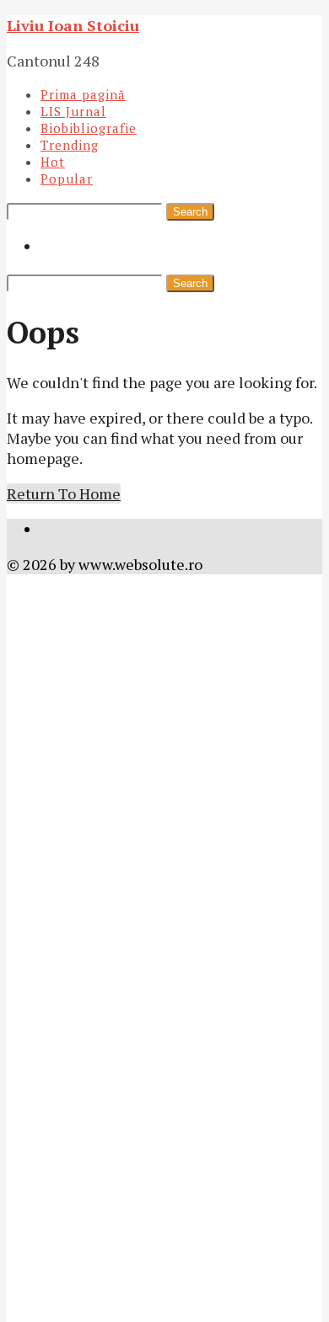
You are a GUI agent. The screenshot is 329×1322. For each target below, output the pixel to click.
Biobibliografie (88, 128)
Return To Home (64, 493)
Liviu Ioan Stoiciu (73, 25)
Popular (66, 178)
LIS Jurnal (73, 111)
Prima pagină (83, 94)
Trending (69, 144)
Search (190, 211)
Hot (52, 161)
